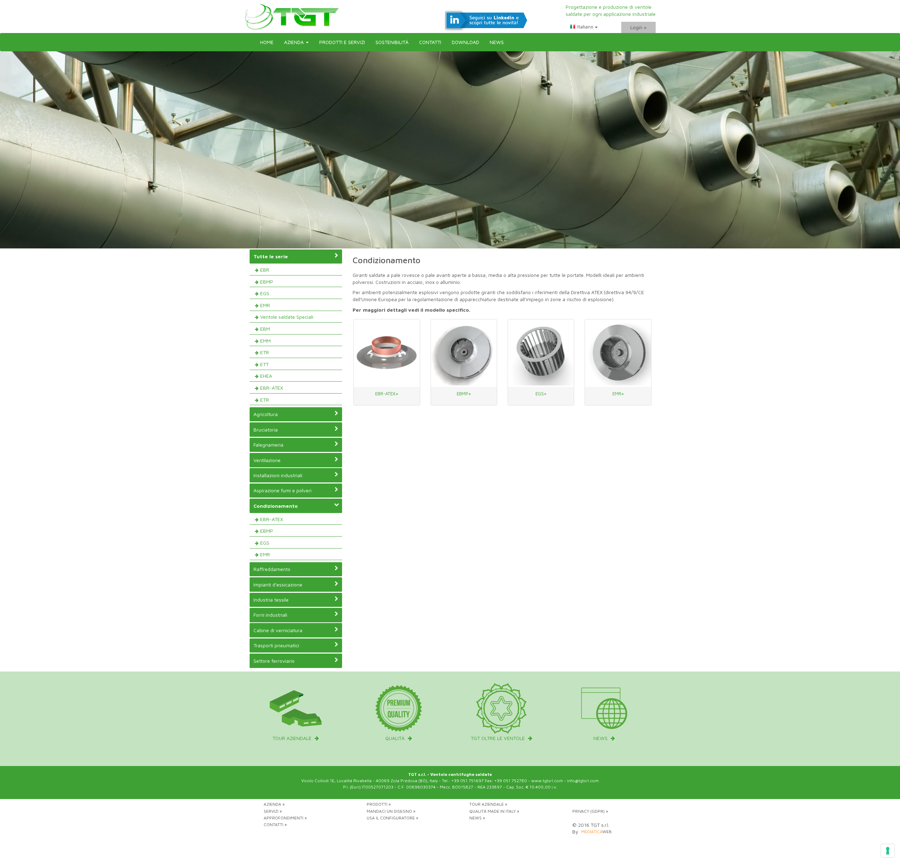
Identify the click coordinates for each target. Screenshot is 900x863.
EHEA (266, 376)
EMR (265, 305)
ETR (264, 352)
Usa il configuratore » (392, 817)
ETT (264, 364)
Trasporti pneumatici (276, 645)
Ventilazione (267, 460)
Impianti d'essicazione (277, 585)
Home (267, 42)
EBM (265, 329)
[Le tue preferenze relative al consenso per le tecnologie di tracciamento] (887, 850)
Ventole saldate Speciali (286, 317)
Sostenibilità (392, 42)
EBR (264, 270)
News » (477, 817)
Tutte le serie (270, 256)
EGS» (540, 393)
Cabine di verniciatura (277, 630)
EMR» (618, 393)
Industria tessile (271, 600)
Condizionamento (275, 506)
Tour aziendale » (488, 804)
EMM (265, 341)
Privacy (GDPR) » (590, 811)
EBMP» (464, 393)
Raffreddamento (271, 569)
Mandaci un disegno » (391, 811)
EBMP (266, 282)
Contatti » (275, 824)
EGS (264, 293)
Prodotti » (379, 804)
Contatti (430, 42)
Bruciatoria (265, 430)
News (497, 42)
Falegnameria (268, 445)
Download (465, 42)
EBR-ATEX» (386, 393)
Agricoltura (265, 414)
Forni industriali (270, 615)
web (596, 831)
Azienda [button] (294, 42)
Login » (638, 27)
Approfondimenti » (285, 817)
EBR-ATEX (271, 388)
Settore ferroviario (274, 661)
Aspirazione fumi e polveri (282, 490)
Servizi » (273, 811)
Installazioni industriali (277, 475)
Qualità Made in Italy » (494, 811)
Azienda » (274, 804)
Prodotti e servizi (342, 42)
